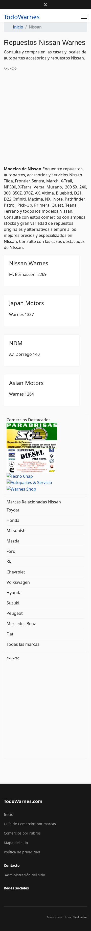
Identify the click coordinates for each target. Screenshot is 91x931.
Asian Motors (26, 383)
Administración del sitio (25, 875)
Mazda (13, 541)
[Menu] (84, 16)
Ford (11, 551)
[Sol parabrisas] (32, 435)
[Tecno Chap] (32, 475)
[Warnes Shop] (32, 488)
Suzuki (13, 603)
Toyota (13, 510)
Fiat (10, 634)
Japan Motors (26, 303)
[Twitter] (45, 4)
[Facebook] (37, 4)
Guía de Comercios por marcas (30, 823)
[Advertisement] (45, 116)
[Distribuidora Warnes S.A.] (31, 460)
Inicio (8, 814)
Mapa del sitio (16, 842)
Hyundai (14, 592)
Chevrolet (16, 572)
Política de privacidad (22, 852)
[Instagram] (53, 4)
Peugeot (15, 613)
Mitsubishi (17, 530)
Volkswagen (18, 582)
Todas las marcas (23, 644)
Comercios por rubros (22, 833)
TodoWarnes (22, 17)
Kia (9, 561)
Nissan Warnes (28, 263)
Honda (13, 520)
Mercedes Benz (21, 623)
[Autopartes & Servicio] (32, 482)
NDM (15, 343)
